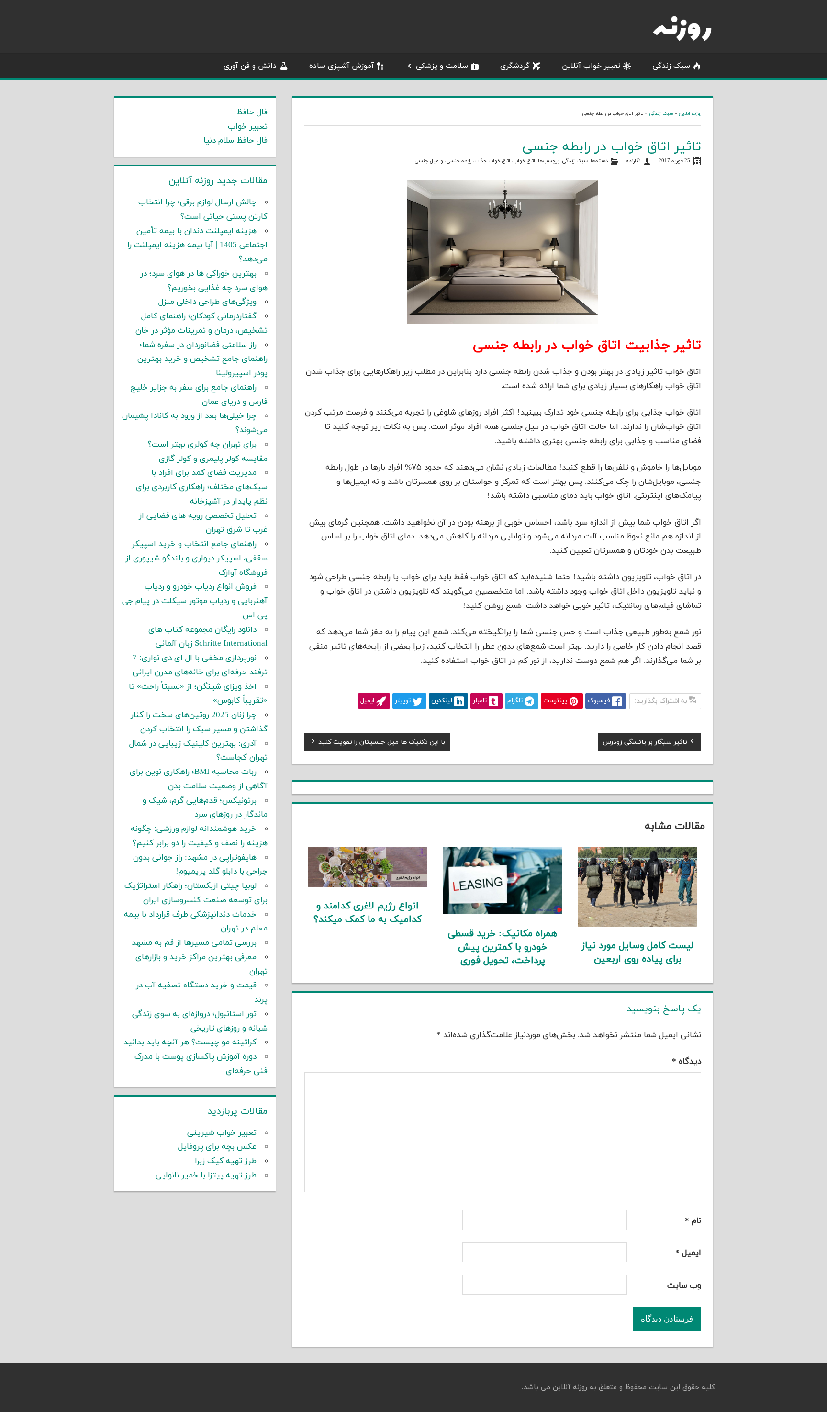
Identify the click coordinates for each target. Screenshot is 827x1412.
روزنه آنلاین (690, 113)
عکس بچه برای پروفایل (217, 1147)
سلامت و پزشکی (442, 66)
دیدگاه (686, 1061)
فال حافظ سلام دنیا (235, 140)
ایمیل (688, 1253)
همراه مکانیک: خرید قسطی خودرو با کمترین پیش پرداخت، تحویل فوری (502, 947)
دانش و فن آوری (250, 66)
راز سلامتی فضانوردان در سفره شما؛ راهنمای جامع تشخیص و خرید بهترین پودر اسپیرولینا (202, 359)
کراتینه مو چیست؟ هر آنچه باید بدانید (190, 1042)
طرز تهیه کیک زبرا (226, 1161)
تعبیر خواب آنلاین (591, 66)
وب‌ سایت (684, 1285)
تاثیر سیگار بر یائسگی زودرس (645, 743)
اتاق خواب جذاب (492, 161)
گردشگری (515, 66)
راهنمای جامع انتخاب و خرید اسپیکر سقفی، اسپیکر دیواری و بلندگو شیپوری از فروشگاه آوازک (196, 558)
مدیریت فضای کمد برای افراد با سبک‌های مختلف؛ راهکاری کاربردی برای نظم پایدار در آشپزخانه (202, 487)
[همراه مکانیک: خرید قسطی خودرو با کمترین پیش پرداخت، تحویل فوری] (502, 912)
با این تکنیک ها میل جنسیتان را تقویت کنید (381, 743)
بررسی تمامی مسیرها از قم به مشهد (194, 943)
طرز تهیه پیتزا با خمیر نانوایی (206, 1175)
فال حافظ (252, 112)
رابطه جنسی (458, 161)
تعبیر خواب (248, 127)
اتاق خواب (524, 161)
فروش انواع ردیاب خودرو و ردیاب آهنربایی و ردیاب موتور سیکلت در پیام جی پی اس (195, 601)
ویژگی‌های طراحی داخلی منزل (207, 302)
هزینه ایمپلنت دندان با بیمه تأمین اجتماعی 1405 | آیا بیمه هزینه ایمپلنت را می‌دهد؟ (197, 245)
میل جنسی (426, 161)
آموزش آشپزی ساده (341, 66)
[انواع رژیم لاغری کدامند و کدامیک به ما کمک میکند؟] (367, 885)
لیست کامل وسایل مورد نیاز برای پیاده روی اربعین (637, 952)
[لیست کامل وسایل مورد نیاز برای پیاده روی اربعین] (637, 924)
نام (693, 1221)
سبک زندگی (671, 66)
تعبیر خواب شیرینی (222, 1133)
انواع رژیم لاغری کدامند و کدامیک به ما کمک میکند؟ (367, 912)
